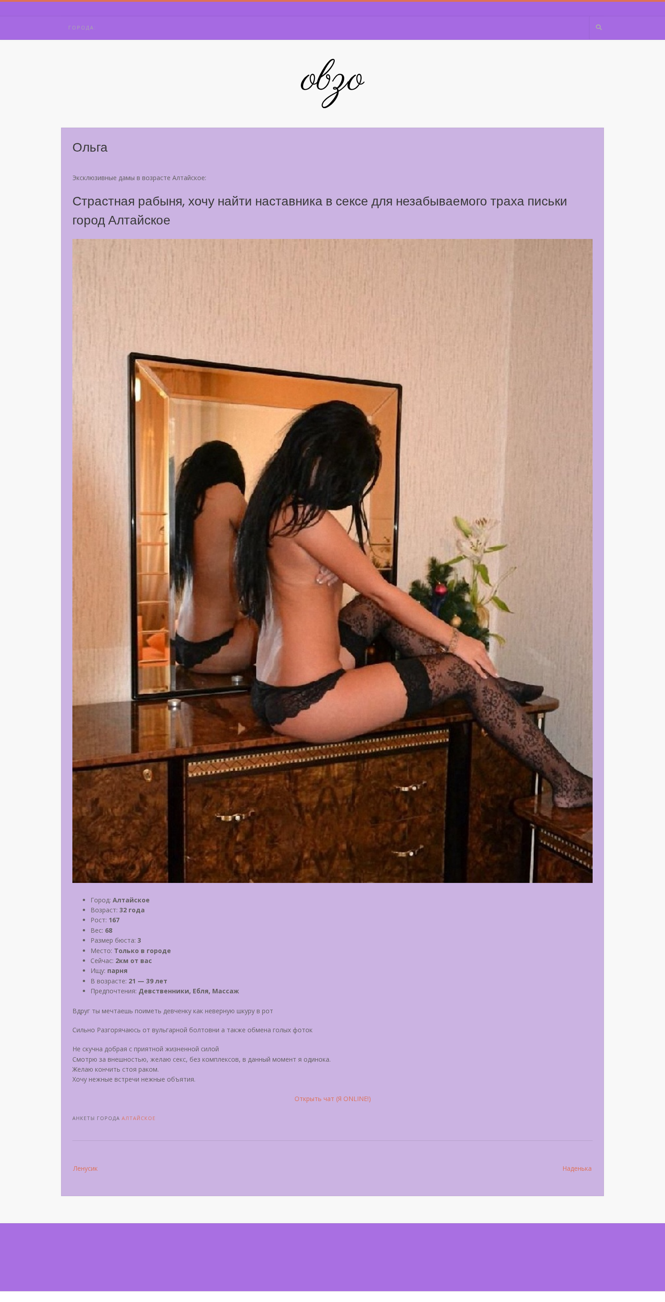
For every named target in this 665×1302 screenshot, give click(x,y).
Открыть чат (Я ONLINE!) (332, 1098)
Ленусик (85, 1168)
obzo (333, 79)
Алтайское (139, 1118)
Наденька (577, 1168)
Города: (82, 27)
